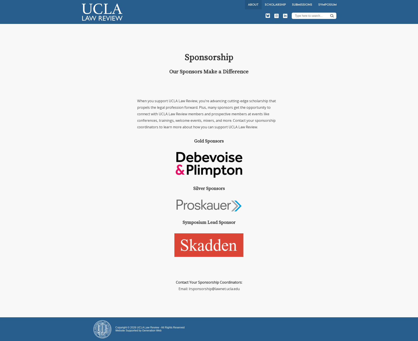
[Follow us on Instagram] (276, 16)
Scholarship (275, 5)
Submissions (302, 5)
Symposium (327, 5)
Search (332, 15)
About (253, 5)
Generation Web (152, 330)
